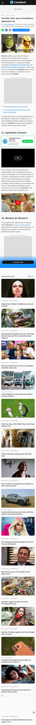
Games (12, 15)
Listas (7, 15)
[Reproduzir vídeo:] (18, 202)
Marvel (29, 65)
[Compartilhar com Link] (10, 30)
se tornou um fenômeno (21, 225)
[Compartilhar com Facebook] (6, 30)
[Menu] (3, 3)
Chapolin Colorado (18, 67)
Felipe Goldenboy (9, 24)
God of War (5, 67)
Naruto (23, 65)
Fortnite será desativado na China (15, 107)
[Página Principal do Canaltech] (18, 3)
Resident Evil (15, 65)
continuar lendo (18, 262)
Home (2, 15)
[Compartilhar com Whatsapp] (2, 30)
